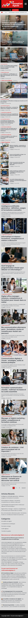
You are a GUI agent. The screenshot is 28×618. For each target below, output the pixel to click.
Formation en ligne (6, 20)
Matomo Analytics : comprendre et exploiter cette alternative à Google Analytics (18, 146)
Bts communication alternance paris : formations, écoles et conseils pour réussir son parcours (13, 330)
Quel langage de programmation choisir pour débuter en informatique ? (12, 268)
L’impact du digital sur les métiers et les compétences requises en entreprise (8, 137)
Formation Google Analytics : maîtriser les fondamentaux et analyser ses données (13, 42)
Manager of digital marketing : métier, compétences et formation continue (13, 420)
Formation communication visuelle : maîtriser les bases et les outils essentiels (13, 390)
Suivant (24, 488)
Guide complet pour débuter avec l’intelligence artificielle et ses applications (17, 172)
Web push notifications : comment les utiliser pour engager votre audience (9, 108)
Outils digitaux (4, 64)
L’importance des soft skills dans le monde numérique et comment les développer (8, 129)
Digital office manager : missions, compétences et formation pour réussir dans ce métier (13, 299)
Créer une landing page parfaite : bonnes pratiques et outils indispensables (9, 67)
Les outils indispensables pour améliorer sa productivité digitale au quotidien (18, 180)
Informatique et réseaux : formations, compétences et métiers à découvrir (12, 239)
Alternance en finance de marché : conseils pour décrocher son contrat (11, 478)
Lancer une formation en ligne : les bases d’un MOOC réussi (18, 155)
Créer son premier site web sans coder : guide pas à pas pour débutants (17, 163)
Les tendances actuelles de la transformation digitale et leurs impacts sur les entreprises (7, 122)
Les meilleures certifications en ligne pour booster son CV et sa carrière (8, 75)
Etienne (4, 28)
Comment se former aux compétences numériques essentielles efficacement (9, 114)
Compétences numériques (6, 112)
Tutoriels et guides (6, 445)
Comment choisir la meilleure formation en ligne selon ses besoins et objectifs (13, 58)
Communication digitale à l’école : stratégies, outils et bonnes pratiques (12, 360)
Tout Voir (15, 80)
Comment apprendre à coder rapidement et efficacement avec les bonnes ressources (14, 24)
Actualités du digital (5, 105)
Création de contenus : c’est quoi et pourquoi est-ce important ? (12, 449)
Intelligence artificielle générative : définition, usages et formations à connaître (13, 208)
